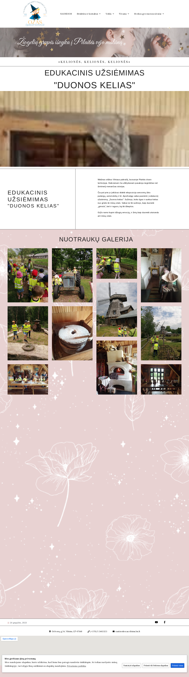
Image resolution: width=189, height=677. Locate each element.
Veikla (108, 14)
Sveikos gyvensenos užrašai (147, 14)
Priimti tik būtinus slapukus (156, 665)
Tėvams (123, 14)
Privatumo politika (76, 666)
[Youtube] (156, 622)
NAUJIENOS (66, 14)
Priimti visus (177, 665)
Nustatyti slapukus (131, 665)
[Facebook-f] (164, 622)
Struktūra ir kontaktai (87, 14)
